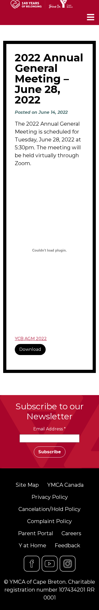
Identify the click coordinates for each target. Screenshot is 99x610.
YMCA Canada (65, 485)
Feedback (67, 545)
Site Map (27, 485)
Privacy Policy (49, 497)
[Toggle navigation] (91, 17)
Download (30, 349)
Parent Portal (35, 533)
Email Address (49, 428)
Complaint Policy (49, 521)
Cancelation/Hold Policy (49, 509)
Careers (71, 533)
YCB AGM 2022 (31, 338)
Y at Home (32, 545)
